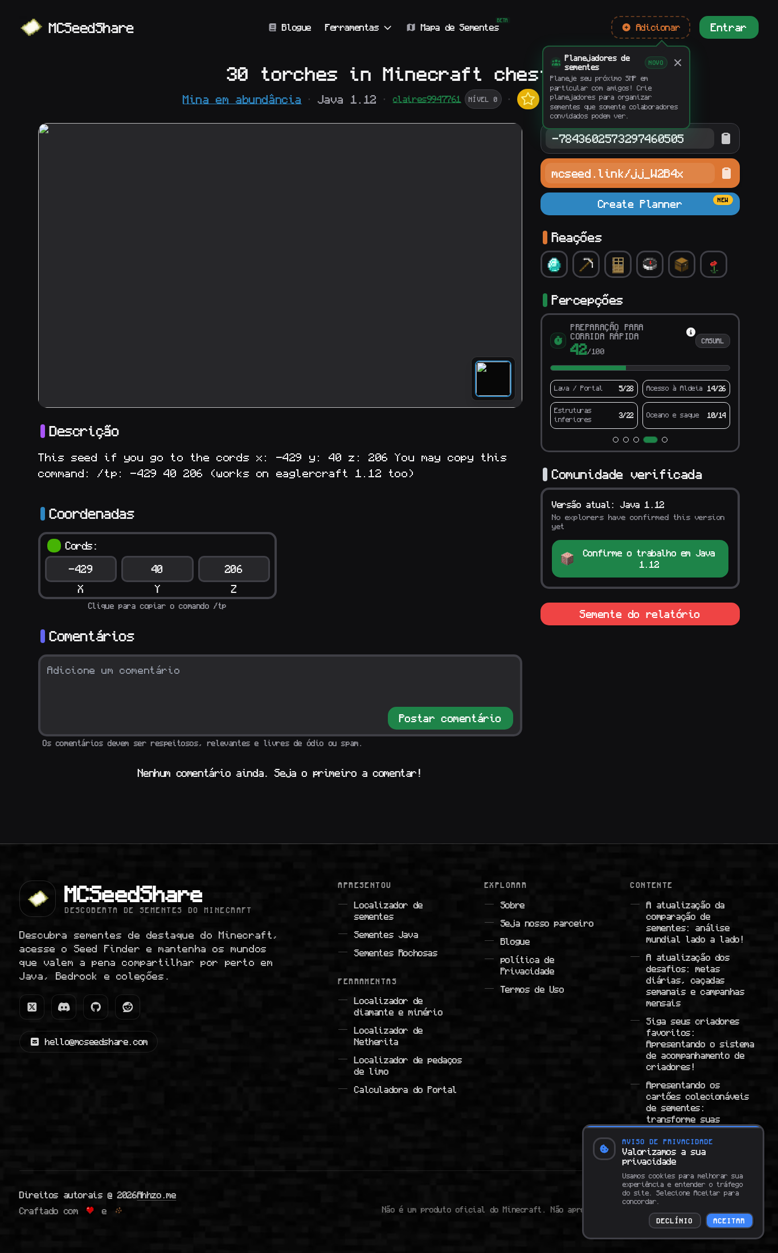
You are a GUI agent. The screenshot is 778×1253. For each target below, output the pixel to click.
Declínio (675, 1220)
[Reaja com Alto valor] (554, 264)
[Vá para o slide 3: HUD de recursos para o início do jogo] (636, 440)
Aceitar (730, 1220)
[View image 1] (493, 379)
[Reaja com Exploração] (650, 264)
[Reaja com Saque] (681, 264)
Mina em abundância (242, 99)
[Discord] (63, 1006)
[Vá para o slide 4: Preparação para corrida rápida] (650, 440)
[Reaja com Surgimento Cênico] (713, 264)
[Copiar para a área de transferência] (725, 138)
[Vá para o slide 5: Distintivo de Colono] (665, 440)
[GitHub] (95, 1006)
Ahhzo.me (157, 1195)
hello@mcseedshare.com (96, 1042)
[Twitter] (31, 1006)
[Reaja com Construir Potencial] (618, 264)
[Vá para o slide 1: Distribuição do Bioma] (616, 440)
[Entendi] (678, 63)
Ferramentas (352, 27)
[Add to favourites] (528, 99)
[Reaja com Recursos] (586, 264)
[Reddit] (127, 1006)
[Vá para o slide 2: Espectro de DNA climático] (626, 440)
